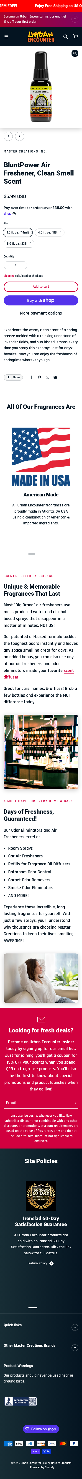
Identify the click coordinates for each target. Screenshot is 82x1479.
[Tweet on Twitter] (47, 377)
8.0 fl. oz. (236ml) (19, 243)
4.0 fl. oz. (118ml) (49, 232)
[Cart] (75, 36)
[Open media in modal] (75, 53)
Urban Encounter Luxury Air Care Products (46, 1463)
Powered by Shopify (42, 1467)
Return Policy (37, 1263)
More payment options (41, 313)
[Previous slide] (8, 136)
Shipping (9, 276)
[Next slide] (19, 136)
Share (16, 377)
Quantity (9, 257)
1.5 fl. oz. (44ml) (18, 232)
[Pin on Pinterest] (39, 377)
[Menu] (6, 36)
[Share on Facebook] (31, 377)
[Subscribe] (75, 1103)
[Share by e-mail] (55, 377)
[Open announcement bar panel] (75, 19)
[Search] (65, 36)
